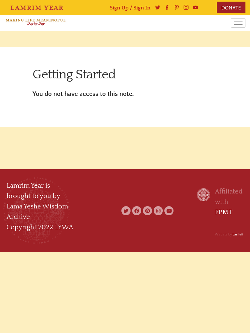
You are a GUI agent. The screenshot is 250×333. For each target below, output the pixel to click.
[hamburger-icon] (238, 23)
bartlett (237, 234)
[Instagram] (184, 7)
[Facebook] (165, 7)
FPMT (224, 212)
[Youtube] (194, 7)
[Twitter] (126, 210)
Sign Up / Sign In (130, 8)
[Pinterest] (175, 7)
